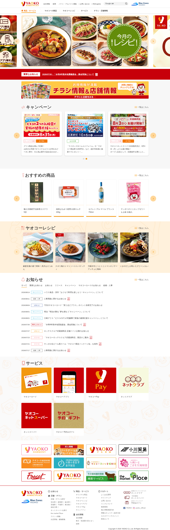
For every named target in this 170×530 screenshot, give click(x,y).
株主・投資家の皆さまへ (85, 521)
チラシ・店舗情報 (101, 11)
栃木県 (67, 502)
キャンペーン (81, 510)
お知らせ (54, 491)
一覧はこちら (143, 107)
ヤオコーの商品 (51, 11)
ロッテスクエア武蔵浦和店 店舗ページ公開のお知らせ (66, 331)
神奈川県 (54, 507)
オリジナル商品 (81, 495)
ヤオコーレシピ (69, 11)
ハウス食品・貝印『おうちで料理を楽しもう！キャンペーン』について (73, 292)
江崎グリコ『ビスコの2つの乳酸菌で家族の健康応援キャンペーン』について (76, 318)
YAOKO (129, 508)
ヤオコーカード (81, 498)
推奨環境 (104, 507)
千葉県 (60, 505)
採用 (54, 4)
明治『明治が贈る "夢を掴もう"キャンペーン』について (67, 312)
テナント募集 (55, 516)
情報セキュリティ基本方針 (111, 513)
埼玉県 (53, 502)
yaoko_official (140, 508)
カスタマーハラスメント (110, 516)
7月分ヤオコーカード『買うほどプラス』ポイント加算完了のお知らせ (73, 305)
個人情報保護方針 (107, 510)
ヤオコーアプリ (81, 504)
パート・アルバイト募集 (68, 4)
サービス (84, 11)
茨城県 (53, 505)
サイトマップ (106, 498)
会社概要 (79, 518)
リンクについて (106, 504)
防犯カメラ (105, 519)
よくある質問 (106, 495)
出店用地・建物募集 (58, 519)
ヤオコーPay (80, 507)
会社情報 (46, 4)
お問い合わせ (85, 4)
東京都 (67, 505)
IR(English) (97, 4)
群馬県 (60, 502)
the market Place (57, 513)
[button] (83, 159)
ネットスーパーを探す (59, 510)
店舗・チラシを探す (58, 499)
